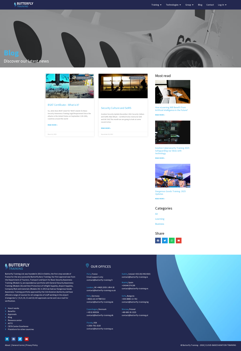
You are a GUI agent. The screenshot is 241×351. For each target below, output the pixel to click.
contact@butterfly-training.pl (135, 315)
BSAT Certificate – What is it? (63, 105)
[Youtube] (27, 339)
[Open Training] (161, 4)
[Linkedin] (7, 339)
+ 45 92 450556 (93, 312)
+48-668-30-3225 (129, 312)
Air (156, 213)
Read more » (52, 125)
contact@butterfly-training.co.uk (101, 290)
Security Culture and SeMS (116, 108)
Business (159, 223)
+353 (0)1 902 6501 (142, 274)
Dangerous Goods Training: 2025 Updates (170, 192)
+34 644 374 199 (128, 285)
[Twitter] (20, 339)
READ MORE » (160, 115)
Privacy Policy (32, 345)
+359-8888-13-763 (129, 299)
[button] (158, 240)
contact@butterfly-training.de (100, 302)
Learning (159, 218)
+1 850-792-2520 (94, 325)
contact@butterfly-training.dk (100, 315)
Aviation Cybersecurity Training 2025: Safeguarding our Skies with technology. (172, 150)
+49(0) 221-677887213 (96, 299)
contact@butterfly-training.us (100, 328)
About (7, 345)
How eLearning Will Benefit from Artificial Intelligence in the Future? (171, 109)
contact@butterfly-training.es (135, 288)
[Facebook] (14, 339)
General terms (18, 345)
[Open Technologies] (180, 4)
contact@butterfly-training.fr (100, 280)
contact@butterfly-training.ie (135, 277)
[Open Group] (193, 4)
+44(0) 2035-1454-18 (105, 287)
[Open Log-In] (226, 4)
